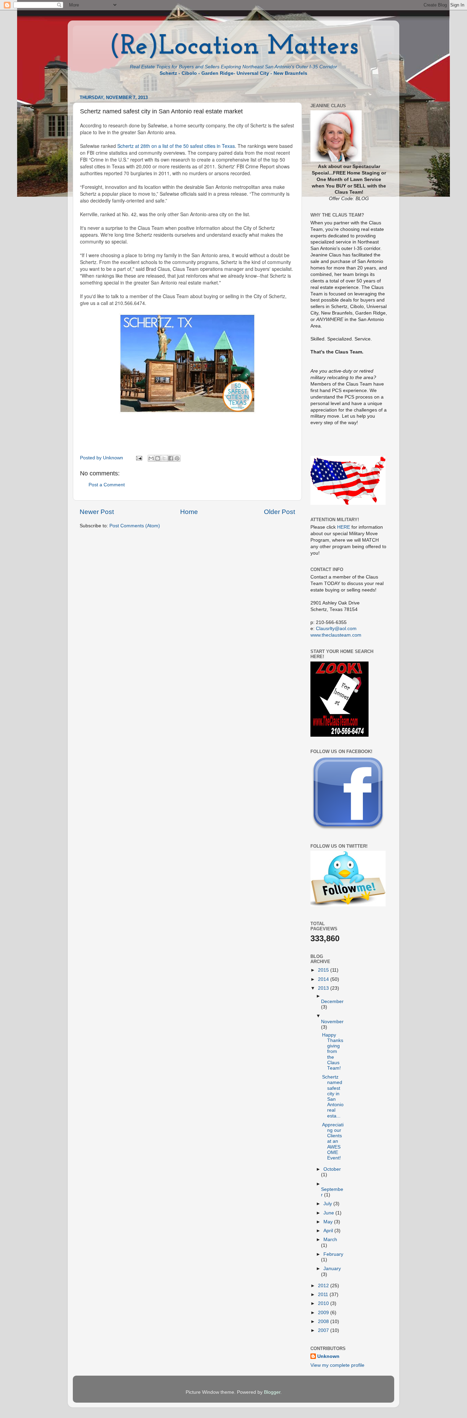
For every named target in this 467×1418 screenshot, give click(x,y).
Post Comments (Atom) (134, 525)
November (332, 1021)
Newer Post (97, 511)
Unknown (328, 1356)
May (328, 1221)
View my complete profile (337, 1365)
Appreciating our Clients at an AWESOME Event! (333, 1141)
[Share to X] (164, 458)
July (328, 1203)
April (328, 1230)
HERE (343, 527)
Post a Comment (107, 484)
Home (189, 511)
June (329, 1212)
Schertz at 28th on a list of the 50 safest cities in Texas (176, 145)
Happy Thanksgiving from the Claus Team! (332, 1051)
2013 (324, 988)
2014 (324, 979)
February (333, 1254)
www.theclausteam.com (335, 635)
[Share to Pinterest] (177, 458)
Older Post (279, 511)
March (330, 1239)
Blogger (272, 1392)
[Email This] (151, 458)
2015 (324, 970)
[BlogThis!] (157, 458)
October (332, 1169)
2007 (324, 1330)
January (332, 1268)
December (332, 1001)
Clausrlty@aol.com (336, 628)
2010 (324, 1303)
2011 (324, 1294)
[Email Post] (139, 457)
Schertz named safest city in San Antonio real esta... (333, 1096)
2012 (324, 1285)
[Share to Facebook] (170, 458)
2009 (324, 1312)
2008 (324, 1321)
